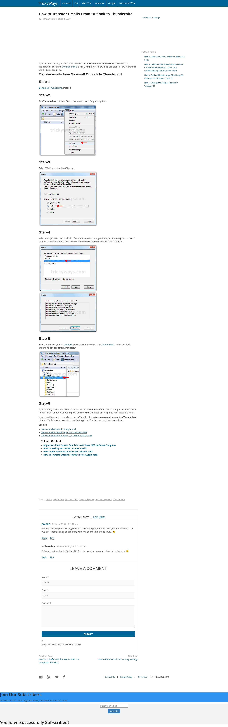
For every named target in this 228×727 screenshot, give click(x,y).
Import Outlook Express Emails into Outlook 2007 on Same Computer (79, 445)
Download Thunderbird (50, 87)
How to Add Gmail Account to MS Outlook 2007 (68, 451)
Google (111, 3)
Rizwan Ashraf (48, 19)
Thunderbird (107, 344)
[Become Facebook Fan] (64, 677)
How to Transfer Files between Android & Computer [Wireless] (59, 661)
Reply (44, 537)
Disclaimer (142, 677)
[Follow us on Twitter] (56, 677)
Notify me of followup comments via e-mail (61, 644)
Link (52, 537)
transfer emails (69, 66)
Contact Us (110, 677)
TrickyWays (48, 3)
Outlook (68, 344)
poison (46, 524)
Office (49, 499)
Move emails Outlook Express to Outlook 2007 (64, 432)
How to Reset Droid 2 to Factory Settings (118, 659)
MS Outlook (58, 500)
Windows (99, 3)
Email (45, 590)
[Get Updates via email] (41, 677)
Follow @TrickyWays (151, 17)
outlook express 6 (104, 500)
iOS (76, 3)
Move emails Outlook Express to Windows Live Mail (66, 435)
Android (66, 3)
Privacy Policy (126, 677)
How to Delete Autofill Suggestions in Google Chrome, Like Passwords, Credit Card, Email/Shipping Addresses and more (163, 67)
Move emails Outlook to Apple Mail (58, 429)
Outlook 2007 (71, 500)
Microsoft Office (127, 3)
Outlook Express (86, 500)
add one (99, 517)
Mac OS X (86, 3)
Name (45, 577)
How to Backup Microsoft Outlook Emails (65, 448)
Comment (46, 603)
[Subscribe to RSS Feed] (49, 677)
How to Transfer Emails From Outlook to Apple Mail (70, 454)
